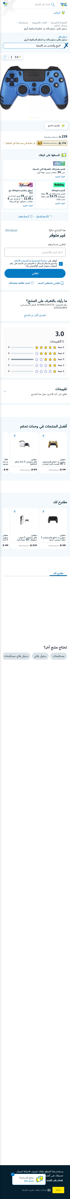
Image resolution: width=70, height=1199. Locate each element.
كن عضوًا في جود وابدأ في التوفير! (20, 143)
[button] (36, 1190)
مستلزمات (23, 22)
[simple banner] (64, 4)
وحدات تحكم (61, 25)
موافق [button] (58, 1190)
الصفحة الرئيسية (59, 22)
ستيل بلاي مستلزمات (16, 656)
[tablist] (35, 570)
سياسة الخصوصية (39, 261)
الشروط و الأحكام (22, 261)
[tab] (58, 571)
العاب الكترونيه (39, 22)
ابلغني (35, 273)
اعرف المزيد (60, 177)
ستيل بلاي (62, 37)
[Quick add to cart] (43, 436)
